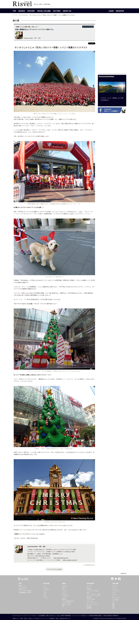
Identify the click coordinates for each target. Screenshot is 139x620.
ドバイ (45, 585)
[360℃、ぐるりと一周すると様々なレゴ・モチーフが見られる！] (54, 446)
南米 (63, 606)
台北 (44, 594)
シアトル (45, 597)
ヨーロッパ (65, 585)
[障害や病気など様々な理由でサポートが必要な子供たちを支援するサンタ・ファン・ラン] (54, 201)
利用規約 (115, 615)
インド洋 (64, 590)
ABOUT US (67, 11)
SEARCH (21, 11)
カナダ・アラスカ (66, 602)
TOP (14, 11)
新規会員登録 (108, 615)
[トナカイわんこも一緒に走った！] (54, 274)
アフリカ (64, 587)
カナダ (45, 590)
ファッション (90, 601)
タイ (113, 602)
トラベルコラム (23, 15)
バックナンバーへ (89, 565)
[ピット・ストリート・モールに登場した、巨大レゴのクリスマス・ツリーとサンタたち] (54, 368)
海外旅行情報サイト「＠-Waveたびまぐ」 (39, 558)
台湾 (113, 606)
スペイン (114, 594)
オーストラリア (116, 597)
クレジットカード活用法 (25, 590)
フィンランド (115, 590)
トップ (15, 15)
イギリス (114, 589)
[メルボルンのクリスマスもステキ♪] (54, 519)
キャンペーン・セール (92, 604)
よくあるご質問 (59, 615)
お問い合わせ (50, 615)
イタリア (114, 585)
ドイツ (114, 592)
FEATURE (31, 11)
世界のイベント (23, 589)
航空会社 (89, 597)
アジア (64, 592)
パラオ (45, 592)
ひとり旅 (89, 606)
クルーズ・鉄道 (91, 599)
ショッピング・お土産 (92, 590)
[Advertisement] (112, 45)
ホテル (88, 592)
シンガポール (46, 589)
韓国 (113, 604)
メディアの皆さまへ (82, 615)
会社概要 (42, 615)
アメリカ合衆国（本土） (68, 601)
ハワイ (45, 587)
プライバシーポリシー (31, 615)
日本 (113, 608)
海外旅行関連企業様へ (96, 615)
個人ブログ (30, 556)
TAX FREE (57, 11)
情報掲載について (70, 615)
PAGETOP (123, 573)
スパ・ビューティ (91, 602)
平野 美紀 (37, 38)
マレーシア (115, 601)
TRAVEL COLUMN (43, 11)
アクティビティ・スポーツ (93, 596)
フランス (114, 587)
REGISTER (120, 11)
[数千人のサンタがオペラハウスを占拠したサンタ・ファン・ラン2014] (54, 111)
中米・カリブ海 (66, 604)
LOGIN (111, 11)
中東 (63, 589)
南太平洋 (64, 599)
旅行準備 (89, 608)
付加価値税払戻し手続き (25, 592)
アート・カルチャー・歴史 (93, 594)
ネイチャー (89, 585)
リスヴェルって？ (18, 615)
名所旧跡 (89, 589)
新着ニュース (22, 585)
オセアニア (65, 594)
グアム (45, 596)
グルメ (88, 587)
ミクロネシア (65, 596)
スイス (114, 596)
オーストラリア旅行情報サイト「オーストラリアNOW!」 (44, 560)
